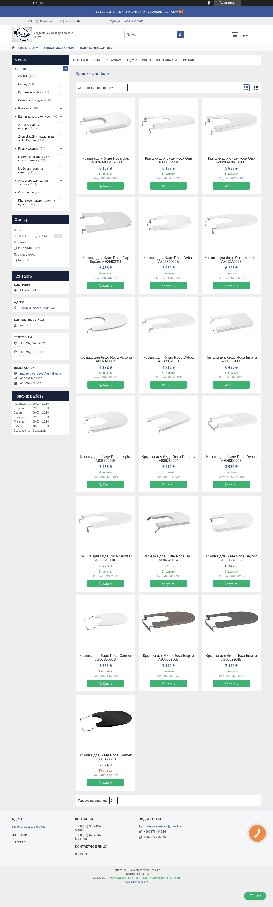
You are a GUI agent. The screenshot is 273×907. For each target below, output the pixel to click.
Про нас (187, 60)
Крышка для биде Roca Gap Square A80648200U (105, 160)
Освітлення (26, 192)
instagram (113, 60)
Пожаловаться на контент (124, 877)
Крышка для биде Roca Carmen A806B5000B (105, 657)
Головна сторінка (86, 60)
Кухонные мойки (29, 92)
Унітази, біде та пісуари (60, 47)
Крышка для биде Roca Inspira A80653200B (231, 359)
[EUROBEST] (22, 34)
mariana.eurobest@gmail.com (40, 373)
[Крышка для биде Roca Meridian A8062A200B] (231, 223)
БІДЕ (82, 47)
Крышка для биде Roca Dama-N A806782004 (168, 459)
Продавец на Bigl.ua (136, 873)
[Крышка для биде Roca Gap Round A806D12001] (231, 124)
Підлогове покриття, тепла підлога (36, 202)
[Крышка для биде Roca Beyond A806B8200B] (231, 522)
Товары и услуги (29, 47)
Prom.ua (155, 870)
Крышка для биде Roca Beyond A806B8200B (231, 558)
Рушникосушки (28, 148)
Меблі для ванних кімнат (30, 170)
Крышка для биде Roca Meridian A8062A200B (231, 260)
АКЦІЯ (23, 76)
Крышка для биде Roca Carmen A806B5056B (105, 757)
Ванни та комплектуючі (34, 116)
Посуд (22, 84)
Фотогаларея (166, 60)
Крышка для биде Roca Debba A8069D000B (231, 459)
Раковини (24, 108)
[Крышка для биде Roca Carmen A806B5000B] (105, 621)
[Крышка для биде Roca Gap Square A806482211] (105, 223)
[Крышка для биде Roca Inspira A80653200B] (231, 323)
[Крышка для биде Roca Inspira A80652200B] (105, 422)
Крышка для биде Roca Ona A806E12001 (168, 160)
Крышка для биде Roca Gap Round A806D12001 (231, 160)
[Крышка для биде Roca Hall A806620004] (168, 522)
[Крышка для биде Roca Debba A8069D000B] (231, 422)
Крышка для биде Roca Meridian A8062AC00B (105, 558)
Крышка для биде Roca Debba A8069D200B (168, 359)
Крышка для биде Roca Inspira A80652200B (105, 459)
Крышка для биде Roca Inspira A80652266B (168, 657)
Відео (146, 60)
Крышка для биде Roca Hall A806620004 (168, 558)
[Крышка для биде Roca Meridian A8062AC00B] (105, 522)
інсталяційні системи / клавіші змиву (33, 158)
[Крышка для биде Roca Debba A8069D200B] (168, 323)
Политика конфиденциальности (161, 877)
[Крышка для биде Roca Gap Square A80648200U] (105, 124)
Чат (258, 896)
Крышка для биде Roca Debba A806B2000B (168, 260)
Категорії (21, 68)
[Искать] (180, 34)
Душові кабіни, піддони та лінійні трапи (36, 138)
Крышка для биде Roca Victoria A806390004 (106, 359)
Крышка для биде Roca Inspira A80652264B (231, 657)
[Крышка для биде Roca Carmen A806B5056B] (105, 721)
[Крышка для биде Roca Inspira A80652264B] (231, 621)
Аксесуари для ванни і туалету (33, 182)
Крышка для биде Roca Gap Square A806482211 (105, 260)
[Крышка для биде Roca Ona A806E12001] (168, 124)
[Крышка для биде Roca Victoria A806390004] (105, 323)
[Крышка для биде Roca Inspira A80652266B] (168, 621)
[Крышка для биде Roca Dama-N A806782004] (168, 422)
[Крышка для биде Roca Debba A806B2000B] (168, 223)
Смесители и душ (30, 100)
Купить (107, 186)
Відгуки (131, 60)
